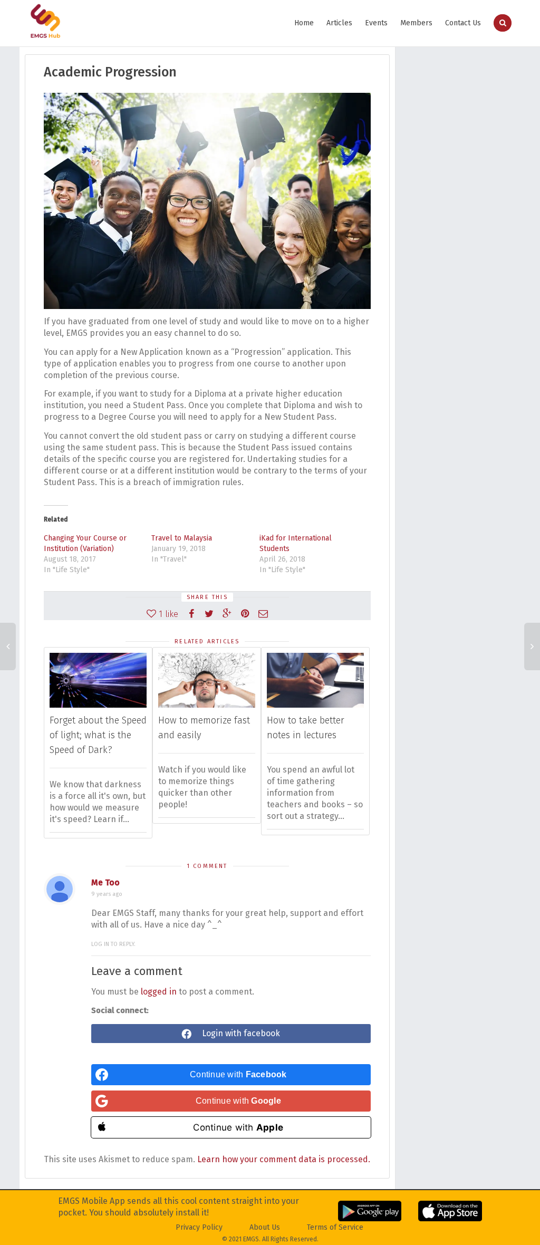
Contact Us (463, 22)
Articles (339, 22)
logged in (159, 992)
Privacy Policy (199, 1227)
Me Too (105, 882)
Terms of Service (335, 1227)
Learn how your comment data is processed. (283, 1159)
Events (376, 22)
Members (416, 22)
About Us (264, 1227)
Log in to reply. (113, 944)
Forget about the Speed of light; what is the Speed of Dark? (98, 735)
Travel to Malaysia (181, 538)
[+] (98, 680)
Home (304, 22)
